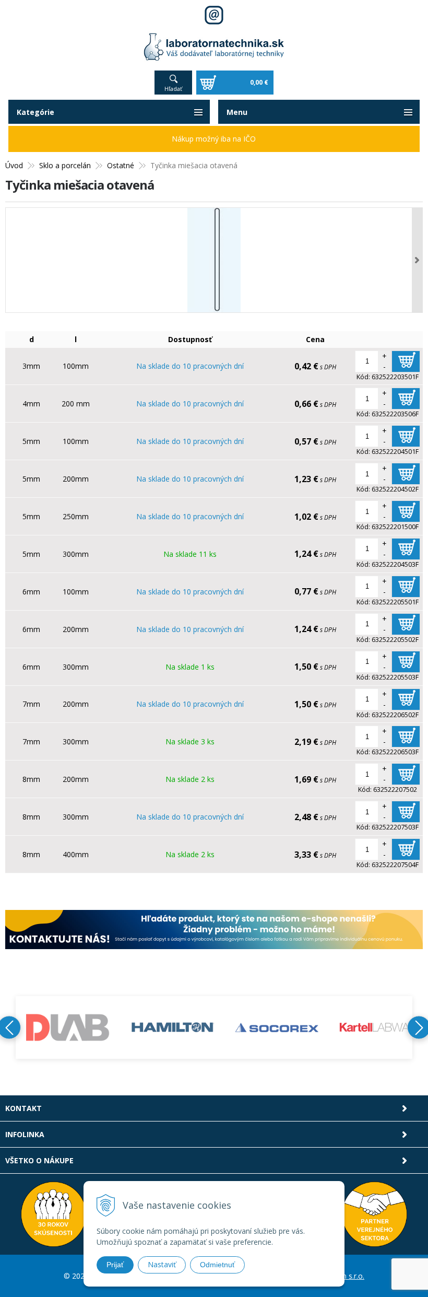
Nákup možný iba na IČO (214, 139)
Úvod (14, 165)
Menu (237, 112)
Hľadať (173, 88)
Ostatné (120, 165)
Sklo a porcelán (65, 165)
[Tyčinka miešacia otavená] (214, 260)
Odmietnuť (217, 1264)
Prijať (115, 1264)
